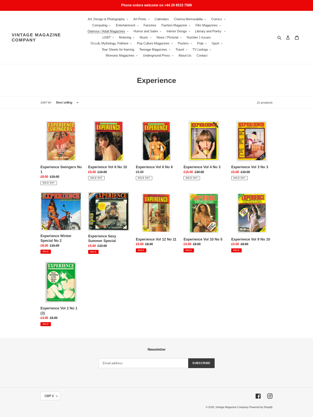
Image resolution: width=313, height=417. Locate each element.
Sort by (46, 102)
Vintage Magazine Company (36, 37)
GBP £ (49, 396)
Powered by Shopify (261, 407)
